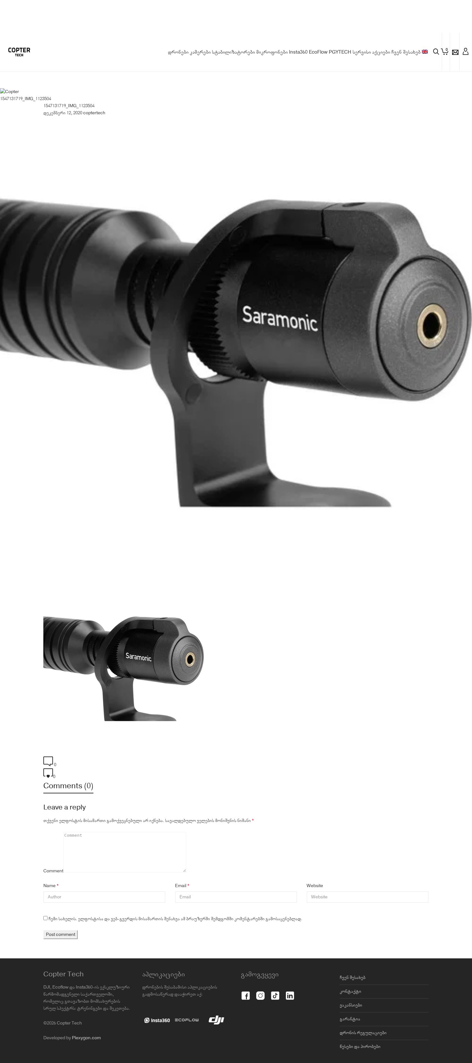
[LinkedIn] (290, 992)
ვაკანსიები (351, 1005)
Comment (53, 871)
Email (180, 886)
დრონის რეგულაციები (363, 1033)
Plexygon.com (86, 1038)
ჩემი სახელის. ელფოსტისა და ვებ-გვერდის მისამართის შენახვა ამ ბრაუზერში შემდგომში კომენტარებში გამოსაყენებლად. (175, 919)
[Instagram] (260, 992)
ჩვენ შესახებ (352, 978)
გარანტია (350, 1019)
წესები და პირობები (360, 1047)
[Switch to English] (425, 52)
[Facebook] (245, 992)
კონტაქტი (350, 991)
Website (315, 886)
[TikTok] (275, 992)
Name (49, 886)
